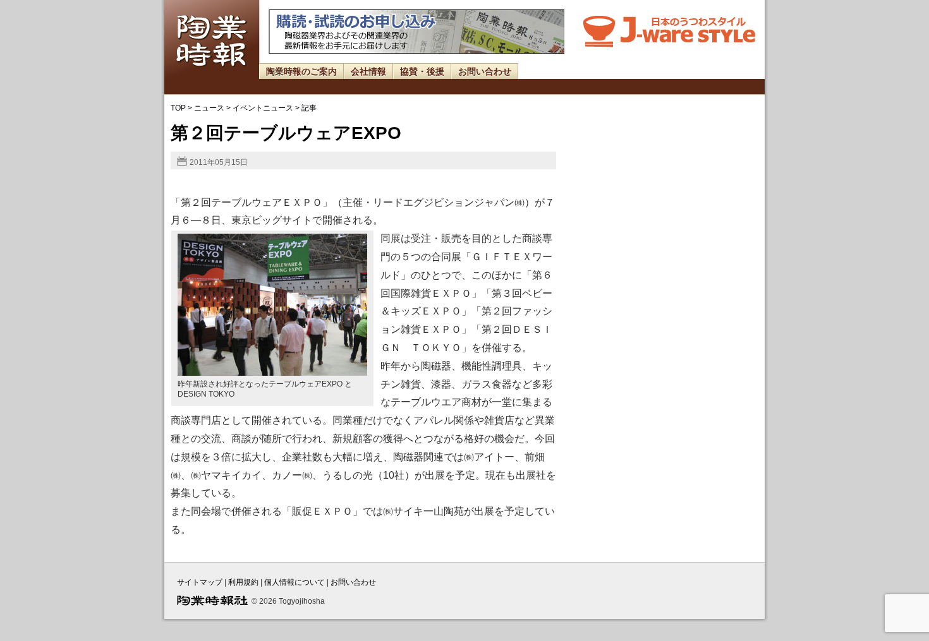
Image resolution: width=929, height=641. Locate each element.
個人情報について (294, 582)
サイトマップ (199, 582)
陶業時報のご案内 (301, 71)
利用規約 (243, 582)
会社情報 (368, 71)
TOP (178, 108)
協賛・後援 (422, 71)
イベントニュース (263, 108)
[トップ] (212, 76)
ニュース (209, 108)
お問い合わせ (484, 71)
